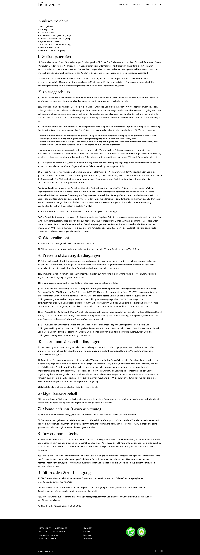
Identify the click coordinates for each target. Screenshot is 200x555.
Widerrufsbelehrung (48, 539)
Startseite (123, 5)
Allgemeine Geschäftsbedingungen (53, 532)
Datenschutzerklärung (49, 535)
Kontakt (86, 532)
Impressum (87, 539)
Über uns (87, 535)
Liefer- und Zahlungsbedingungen (53, 528)
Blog (154, 5)
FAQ (147, 5)
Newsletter (88, 528)
